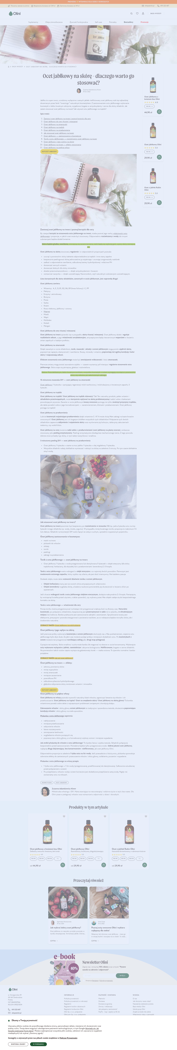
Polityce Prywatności (68, 1038)
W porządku (38, 1044)
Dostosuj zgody (18, 1044)
